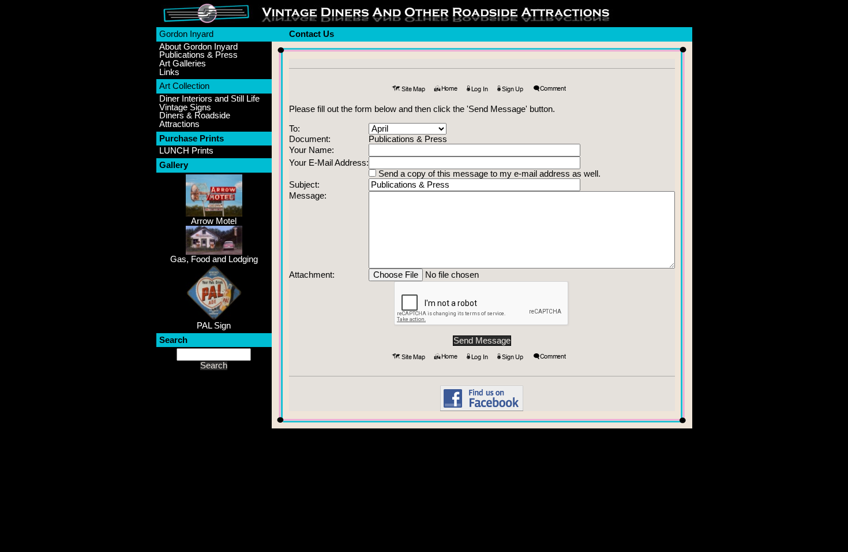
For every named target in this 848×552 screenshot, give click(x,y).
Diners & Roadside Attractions (194, 119)
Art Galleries (182, 63)
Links (169, 72)
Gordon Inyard (186, 34)
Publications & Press (198, 55)
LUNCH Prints (186, 151)
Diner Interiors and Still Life (209, 99)
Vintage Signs (185, 107)
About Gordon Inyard (198, 47)
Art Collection (184, 86)
